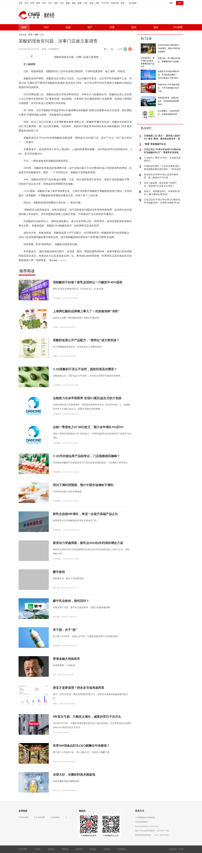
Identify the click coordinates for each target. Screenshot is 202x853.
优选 (91, 3)
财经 (38, 3)
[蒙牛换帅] (34, 584)
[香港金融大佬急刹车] (34, 668)
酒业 (155, 27)
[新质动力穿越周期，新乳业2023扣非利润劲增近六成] (34, 555)
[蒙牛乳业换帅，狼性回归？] (34, 608)
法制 (97, 3)
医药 (134, 27)
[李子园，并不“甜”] (34, 638)
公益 (85, 3)
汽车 (50, 3)
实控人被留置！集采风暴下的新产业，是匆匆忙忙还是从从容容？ (160, 184)
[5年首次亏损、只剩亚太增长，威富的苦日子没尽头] (34, 724)
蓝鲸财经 (56, 817)
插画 (74, 3)
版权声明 (79, 849)
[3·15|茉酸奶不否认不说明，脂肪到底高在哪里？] (34, 377)
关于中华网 (23, 849)
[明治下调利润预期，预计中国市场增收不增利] (34, 492)
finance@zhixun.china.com (147, 826)
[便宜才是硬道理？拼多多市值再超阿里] (34, 695)
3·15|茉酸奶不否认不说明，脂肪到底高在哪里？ (85, 369)
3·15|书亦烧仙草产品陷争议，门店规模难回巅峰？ (86, 456)
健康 (79, 3)
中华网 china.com (30, 15)
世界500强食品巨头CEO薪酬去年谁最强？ (81, 745)
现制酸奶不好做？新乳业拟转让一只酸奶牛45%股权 (87, 282)
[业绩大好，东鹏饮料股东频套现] (34, 787)
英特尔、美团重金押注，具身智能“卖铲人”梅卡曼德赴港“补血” (162, 192)
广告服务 (37, 849)
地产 (90, 27)
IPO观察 (178, 27)
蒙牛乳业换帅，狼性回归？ (71, 601)
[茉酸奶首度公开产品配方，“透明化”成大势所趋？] (34, 348)
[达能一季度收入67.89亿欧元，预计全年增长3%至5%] (34, 435)
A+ (105, 49)
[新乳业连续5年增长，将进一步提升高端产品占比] (34, 521)
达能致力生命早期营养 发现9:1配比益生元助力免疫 (87, 398)
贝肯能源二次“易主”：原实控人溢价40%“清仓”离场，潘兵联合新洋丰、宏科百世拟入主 (162, 137)
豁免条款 (93, 849)
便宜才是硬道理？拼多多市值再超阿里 (78, 687)
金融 (68, 27)
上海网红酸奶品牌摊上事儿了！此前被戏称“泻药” (86, 311)
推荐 (24, 27)
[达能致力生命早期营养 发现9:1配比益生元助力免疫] (34, 406)
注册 (171, 3)
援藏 (68, 3)
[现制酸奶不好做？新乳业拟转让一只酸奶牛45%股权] (34, 290)
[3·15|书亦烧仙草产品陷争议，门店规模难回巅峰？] (34, 464)
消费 (112, 27)
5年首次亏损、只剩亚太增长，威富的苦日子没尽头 (87, 716)
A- (112, 49)
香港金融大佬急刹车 (66, 658)
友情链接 (106, 849)
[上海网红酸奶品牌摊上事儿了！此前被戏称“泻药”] (34, 328)
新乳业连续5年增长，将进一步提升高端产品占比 (85, 514)
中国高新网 (23, 817)
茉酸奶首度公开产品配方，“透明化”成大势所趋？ (86, 340)
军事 (32, 3)
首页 (20, 3)
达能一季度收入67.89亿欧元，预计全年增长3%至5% (88, 427)
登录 (179, 3)
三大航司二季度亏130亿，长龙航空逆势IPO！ (162, 159)
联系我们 (51, 849)
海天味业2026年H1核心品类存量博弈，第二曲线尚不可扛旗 (161, 176)
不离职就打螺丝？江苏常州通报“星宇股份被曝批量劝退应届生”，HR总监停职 (162, 168)
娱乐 (44, 3)
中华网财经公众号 (111, 835)
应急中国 (115, 3)
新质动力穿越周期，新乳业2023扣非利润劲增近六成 (88, 543)
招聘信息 (65, 849)
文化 (62, 3)
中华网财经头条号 (88, 835)
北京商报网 (40, 817)
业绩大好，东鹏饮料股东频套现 (74, 774)
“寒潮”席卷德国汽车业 (155, 144)
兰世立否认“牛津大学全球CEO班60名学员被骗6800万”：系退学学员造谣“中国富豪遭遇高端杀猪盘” (162, 151)
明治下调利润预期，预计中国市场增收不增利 (83, 485)
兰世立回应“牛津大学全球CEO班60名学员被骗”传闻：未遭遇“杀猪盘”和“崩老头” (162, 201)
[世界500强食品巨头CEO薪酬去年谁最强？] (34, 753)
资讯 (26, 3)
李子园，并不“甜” (65, 629)
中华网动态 (121, 849)
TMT (46, 27)
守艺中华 (105, 3)
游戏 (56, 3)
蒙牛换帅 (59, 572)
